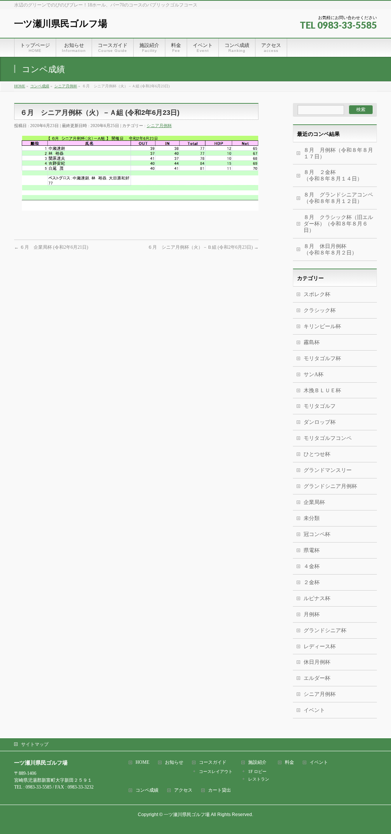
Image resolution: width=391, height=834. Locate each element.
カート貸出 (219, 790)
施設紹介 (257, 762)
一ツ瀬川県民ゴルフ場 (60, 23)
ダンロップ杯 (320, 422)
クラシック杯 (320, 310)
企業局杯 (314, 502)
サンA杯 (313, 374)
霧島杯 (312, 342)
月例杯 (312, 614)
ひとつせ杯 (317, 454)
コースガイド (212, 762)
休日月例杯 (317, 662)
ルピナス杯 (317, 598)
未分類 (312, 518)
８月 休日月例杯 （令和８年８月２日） (340, 249)
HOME (142, 762)
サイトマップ (34, 744)
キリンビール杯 (322, 326)
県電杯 (312, 550)
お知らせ (174, 762)
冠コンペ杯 (317, 534)
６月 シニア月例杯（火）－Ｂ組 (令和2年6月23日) (203, 247)
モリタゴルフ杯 (322, 358)
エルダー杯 (317, 678)
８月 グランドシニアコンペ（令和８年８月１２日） (338, 198)
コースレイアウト (216, 771)
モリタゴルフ (320, 406)
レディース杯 (320, 646)
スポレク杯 (317, 294)
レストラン (258, 779)
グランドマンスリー (328, 470)
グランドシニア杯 (325, 630)
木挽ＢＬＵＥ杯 (322, 390)
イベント (314, 710)
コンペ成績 (147, 790)
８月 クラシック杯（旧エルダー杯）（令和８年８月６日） (338, 223)
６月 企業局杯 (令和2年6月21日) (51, 247)
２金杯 (312, 582)
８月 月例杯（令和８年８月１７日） (338, 153)
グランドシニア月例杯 (330, 486)
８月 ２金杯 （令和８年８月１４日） (336, 175)
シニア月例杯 (159, 125)
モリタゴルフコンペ (328, 438)
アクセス (183, 790)
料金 (289, 762)
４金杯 (312, 566)
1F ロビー (257, 771)
